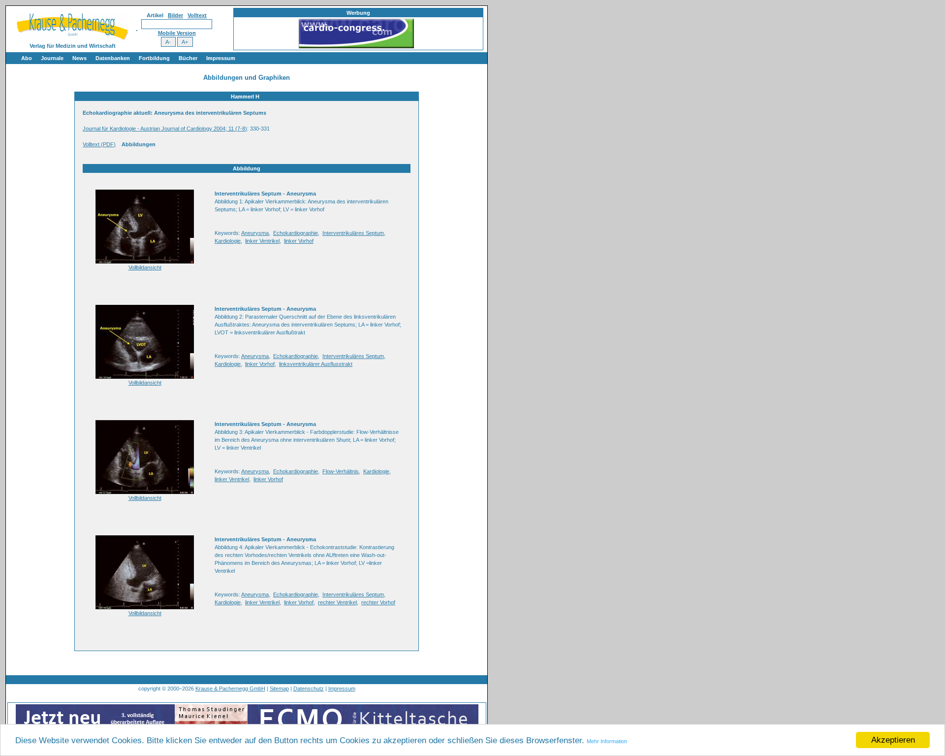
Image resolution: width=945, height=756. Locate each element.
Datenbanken (112, 58)
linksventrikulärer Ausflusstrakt (315, 364)
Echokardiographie (295, 233)
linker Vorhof (299, 241)
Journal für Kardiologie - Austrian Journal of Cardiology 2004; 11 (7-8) (165, 128)
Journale (52, 58)
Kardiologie (228, 241)
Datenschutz (308, 688)
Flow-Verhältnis (340, 471)
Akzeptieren (893, 740)
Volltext (197, 15)
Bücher (188, 58)
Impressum (220, 58)
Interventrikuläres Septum (353, 233)
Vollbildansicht (144, 267)
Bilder (175, 15)
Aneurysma (255, 233)
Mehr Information (607, 741)
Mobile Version (177, 33)
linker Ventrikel (262, 241)
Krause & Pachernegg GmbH (230, 688)
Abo (26, 58)
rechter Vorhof (378, 602)
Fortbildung (154, 58)
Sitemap (279, 688)
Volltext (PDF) (99, 144)
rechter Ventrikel (337, 602)
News (79, 58)
